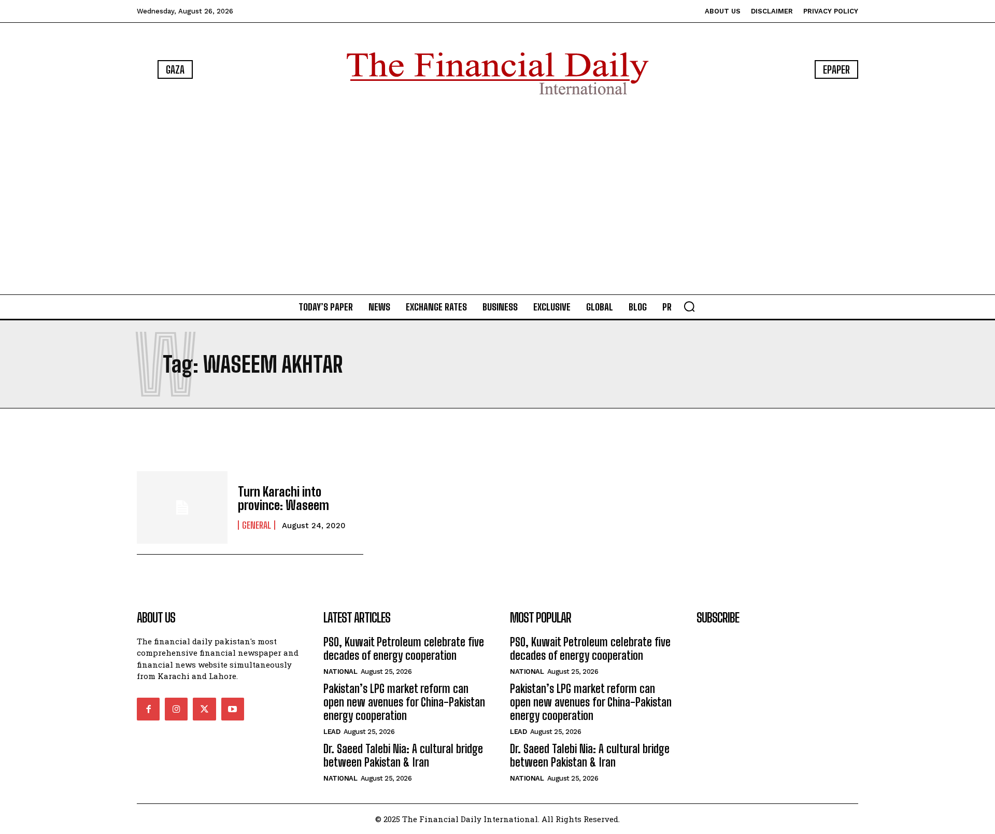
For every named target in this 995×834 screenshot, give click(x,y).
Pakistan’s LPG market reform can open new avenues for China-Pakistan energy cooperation (404, 702)
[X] (204, 709)
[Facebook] (148, 709)
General (256, 525)
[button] (689, 306)
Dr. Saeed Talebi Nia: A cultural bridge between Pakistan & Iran (403, 755)
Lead (331, 732)
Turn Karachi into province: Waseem (283, 498)
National (340, 671)
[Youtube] (232, 709)
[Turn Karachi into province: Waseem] (182, 507)
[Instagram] (176, 709)
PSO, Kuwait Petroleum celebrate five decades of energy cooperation (403, 648)
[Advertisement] (497, 197)
